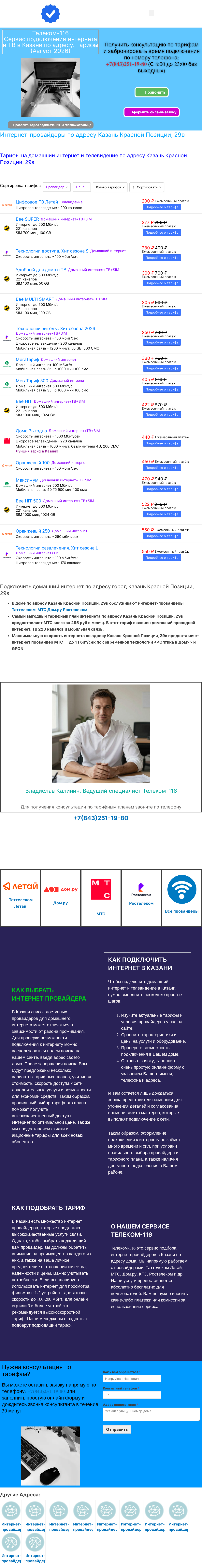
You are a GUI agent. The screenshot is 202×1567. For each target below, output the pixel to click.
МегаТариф (27, 359)
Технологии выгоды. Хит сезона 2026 (55, 328)
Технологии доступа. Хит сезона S (52, 250)
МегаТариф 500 (32, 380)
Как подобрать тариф (48, 1207)
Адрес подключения (120, 1405)
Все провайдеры (181, 911)
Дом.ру (54, 609)
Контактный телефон (121, 1388)
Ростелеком (75, 609)
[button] (151, 13)
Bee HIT (24, 401)
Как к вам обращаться (122, 1372)
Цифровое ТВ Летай (37, 201)
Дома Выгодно (31, 430)
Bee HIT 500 (28, 500)
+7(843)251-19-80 (127, 64)
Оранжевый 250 (33, 531)
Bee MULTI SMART (35, 299)
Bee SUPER (27, 219)
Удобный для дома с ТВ (41, 269)
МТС (41, 609)
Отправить (117, 1429)
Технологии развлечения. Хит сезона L (57, 547)
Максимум (27, 480)
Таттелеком (24, 609)
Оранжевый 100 (33, 462)
